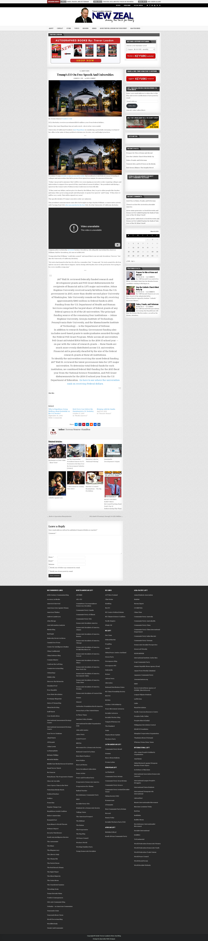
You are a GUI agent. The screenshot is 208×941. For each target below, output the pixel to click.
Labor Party (80, 734)
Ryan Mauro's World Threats (57, 824)
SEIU (78, 799)
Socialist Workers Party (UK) (115, 822)
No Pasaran (51, 772)
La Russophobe (52, 751)
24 (157, 252)
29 (148, 256)
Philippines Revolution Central (145, 725)
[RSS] (157, 5)
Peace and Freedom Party (85, 778)
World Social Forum (141, 861)
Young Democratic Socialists (86, 851)
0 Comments (151, 277)
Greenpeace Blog (111, 661)
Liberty (84, 71)
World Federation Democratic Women (147, 843)
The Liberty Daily (53, 854)
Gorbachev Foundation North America (89, 706)
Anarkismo (138, 759)
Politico (49, 798)
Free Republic (52, 690)
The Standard (110, 726)
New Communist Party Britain (115, 809)
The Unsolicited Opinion (55, 885)
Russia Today (109, 817)
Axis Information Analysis (56, 625)
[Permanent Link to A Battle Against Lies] (57, 483)
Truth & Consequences (55, 898)
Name (51, 557)
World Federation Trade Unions (145, 852)
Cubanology (51, 673)
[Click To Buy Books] (85, 63)
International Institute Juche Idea (145, 658)
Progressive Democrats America (87, 782)
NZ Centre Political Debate (114, 612)
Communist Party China (142, 625)
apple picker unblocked (134, 219)
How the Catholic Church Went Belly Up (140, 156)
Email (51, 561)
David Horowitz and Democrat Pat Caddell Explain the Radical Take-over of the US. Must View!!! (142, 213)
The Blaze (50, 846)
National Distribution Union (114, 687)
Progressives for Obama (84, 786)
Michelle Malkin (52, 759)
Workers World (81, 842)
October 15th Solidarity (113, 704)
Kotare (107, 674)
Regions (86, 28)
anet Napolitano (78, 130)
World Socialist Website (142, 865)
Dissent (78, 702)
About (51, 28)
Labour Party (109, 678)
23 (152, 252)
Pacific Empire (110, 621)
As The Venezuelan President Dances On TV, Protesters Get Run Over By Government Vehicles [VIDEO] (75, 463)
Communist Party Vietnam (143, 640)
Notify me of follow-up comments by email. (65, 567)
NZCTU (107, 696)
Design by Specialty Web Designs (104, 939)
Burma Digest (139, 603)
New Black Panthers (83, 756)
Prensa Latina (110, 762)
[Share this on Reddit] (91, 424)
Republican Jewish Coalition (57, 811)
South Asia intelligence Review (57, 837)
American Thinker (53, 612)
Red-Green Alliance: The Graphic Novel (140, 167)
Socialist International (141, 830)
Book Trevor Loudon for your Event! (113, 28)
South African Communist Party (116, 836)
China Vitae (138, 612)
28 (143, 256)
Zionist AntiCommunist (55, 928)
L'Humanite (109, 805)
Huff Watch (51, 711)
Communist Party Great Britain (116, 781)
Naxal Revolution (140, 707)
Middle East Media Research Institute (60, 764)
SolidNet (137, 835)
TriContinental (139, 839)
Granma (108, 753)
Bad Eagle (50, 634)
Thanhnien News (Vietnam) (143, 738)
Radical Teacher (81, 790)
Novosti (108, 813)
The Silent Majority (54, 876)
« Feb (128, 261)
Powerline (50, 802)
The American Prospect (84, 816)
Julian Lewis (51, 746)
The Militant (80, 821)
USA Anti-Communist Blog (56, 902)
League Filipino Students (142, 694)
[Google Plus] (152, 5)
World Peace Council (141, 856)
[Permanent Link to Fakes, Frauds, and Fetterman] (130, 307)
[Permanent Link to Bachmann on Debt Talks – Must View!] (57, 451)
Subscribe (127, 5)
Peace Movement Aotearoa (114, 709)
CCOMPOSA (138, 608)
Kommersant (109, 800)
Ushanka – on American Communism (59, 906)
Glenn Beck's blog (53, 707)
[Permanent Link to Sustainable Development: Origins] (113, 450)
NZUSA (107, 700)
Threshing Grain (52, 889)
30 (152, 256)
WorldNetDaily (52, 923)
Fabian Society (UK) (112, 796)
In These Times (81, 715)
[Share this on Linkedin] (87, 424)
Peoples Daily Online (141, 716)
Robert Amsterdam (53, 815)
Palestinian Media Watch (55, 790)
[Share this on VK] (98, 424)
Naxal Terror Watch (54, 768)
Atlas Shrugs (51, 621)
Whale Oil (108, 625)
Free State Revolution (54, 694)
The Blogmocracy (53, 850)
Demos (78, 697)
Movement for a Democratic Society (88, 747)
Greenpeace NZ (110, 665)
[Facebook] (150, 5)
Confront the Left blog (55, 664)
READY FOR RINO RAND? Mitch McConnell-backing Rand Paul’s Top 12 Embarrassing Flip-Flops (113, 504)
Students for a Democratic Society (88, 808)
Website (51, 564)
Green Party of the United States (87, 710)
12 (133, 247)
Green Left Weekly (140, 649)
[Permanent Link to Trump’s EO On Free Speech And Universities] (85, 98)
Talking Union (81, 812)
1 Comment (150, 306)
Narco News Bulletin (112, 758)
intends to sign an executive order (73, 176)
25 (129, 256)
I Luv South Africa (53, 716)
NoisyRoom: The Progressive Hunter (60, 777)
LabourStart (138, 798)
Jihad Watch (51, 738)
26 (133, 256)
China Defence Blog (54, 655)
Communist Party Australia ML (144, 621)
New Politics (80, 760)
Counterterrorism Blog (55, 668)
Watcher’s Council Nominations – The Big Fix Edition (93, 489)
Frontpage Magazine (54, 699)
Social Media (138, 5)
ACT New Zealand (111, 595)
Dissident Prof (52, 686)
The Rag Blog (80, 834)
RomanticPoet (52, 820)
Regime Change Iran (54, 807)
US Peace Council (82, 838)
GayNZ (107, 648)
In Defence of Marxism (142, 770)
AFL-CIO (79, 599)
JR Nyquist (51, 742)
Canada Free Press (53, 642)
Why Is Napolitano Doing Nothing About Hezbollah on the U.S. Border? (59, 411)
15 (147, 247)
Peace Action (80, 773)
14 (143, 247)
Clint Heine (109, 599)
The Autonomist (52, 841)
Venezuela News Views (55, 915)
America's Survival (53, 603)
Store (69, 28)
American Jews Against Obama (57, 608)
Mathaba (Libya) (110, 832)
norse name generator (134, 210)
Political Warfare (53, 794)
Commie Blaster (52, 660)
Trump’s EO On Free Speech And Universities (85, 74)
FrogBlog (108, 644)
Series (94, 28)
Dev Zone (108, 635)
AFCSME (79, 595)
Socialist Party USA (83, 803)
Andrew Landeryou (54, 616)
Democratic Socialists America (86, 623)
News (87, 71)
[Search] (160, 5)
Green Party (109, 657)
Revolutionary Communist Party (87, 795)
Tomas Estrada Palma (54, 893)
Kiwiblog (108, 603)
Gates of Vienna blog (54, 703)
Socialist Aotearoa (111, 713)
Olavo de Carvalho (53, 781)
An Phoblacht (109, 772)
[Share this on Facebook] (79, 424)
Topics (76, 28)
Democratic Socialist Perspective (145, 645)
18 (128, 252)
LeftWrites (138, 699)
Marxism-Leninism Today (143, 807)
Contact (60, 28)
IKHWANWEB (139, 653)
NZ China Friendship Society (115, 691)
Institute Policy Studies (84, 719)
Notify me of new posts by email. (61, 571)
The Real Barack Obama (55, 867)
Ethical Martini (110, 639)
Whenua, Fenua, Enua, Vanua (144, 742)
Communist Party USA (84, 619)
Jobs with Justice (82, 730)
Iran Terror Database (54, 733)
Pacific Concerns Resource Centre (146, 712)
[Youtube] (155, 5)
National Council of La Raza (85, 752)
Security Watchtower (54, 833)
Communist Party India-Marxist (145, 636)
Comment (52, 533)
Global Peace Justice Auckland (115, 652)
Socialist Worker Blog (112, 717)
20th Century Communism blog (58, 595)
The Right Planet (53, 872)
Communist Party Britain (113, 776)
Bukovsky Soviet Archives (56, 638)
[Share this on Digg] (95, 424)
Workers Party (110, 739)
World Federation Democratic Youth (146, 848)
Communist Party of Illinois (85, 614)
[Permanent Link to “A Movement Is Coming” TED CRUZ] (76, 477)
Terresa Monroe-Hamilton (77, 429)
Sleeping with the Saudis (106, 409)
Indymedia (109, 670)
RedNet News (139, 820)
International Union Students (144, 787)
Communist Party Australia (143, 616)
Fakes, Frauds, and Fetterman (136, 160)
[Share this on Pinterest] (83, 424)
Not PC (107, 608)
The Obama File (52, 859)
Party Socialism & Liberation (86, 769)
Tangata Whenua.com (112, 722)
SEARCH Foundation (141, 729)
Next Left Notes (81, 765)
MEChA (78, 743)
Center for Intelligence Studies (58, 647)
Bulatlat (136, 599)
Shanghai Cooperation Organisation (146, 733)
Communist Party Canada (85, 610)
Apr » (133, 261)
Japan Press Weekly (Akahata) (144, 671)
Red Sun (137, 811)
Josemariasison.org (141, 679)
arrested (71, 250)
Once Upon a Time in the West (57, 785)
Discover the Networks (55, 681)
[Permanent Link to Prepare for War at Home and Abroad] (130, 275)
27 (138, 256)
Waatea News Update (112, 735)
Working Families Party (84, 847)
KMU (136, 684)
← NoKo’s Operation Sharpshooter (59, 516)
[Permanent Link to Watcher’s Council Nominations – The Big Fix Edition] (94, 477)
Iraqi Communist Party (142, 662)
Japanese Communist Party (143, 675)
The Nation (80, 825)
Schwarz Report (52, 828)
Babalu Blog (51, 629)
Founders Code (67, 119)
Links (136, 703)
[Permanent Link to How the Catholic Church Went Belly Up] (130, 290)
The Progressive (82, 829)
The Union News (53, 880)
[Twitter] (147, 5)
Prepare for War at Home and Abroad (139, 153)
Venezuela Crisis (53, 911)
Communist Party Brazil (113, 749)
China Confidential (53, 651)
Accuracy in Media (53, 599)
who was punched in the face (75, 205)
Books (118, 5)
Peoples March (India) (142, 720)
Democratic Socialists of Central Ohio (89, 693)
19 (133, 252)
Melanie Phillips (52, 755)
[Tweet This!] (76, 424)
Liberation (108, 683)
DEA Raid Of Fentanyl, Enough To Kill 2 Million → (106, 516)
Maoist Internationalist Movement (146, 802)
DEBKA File (51, 677)
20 (138, 252)
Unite (107, 730)
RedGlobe (137, 815)
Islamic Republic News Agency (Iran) (147, 666)
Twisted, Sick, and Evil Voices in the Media (140, 164)
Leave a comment (91, 78)
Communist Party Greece (114, 785)
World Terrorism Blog (55, 919)
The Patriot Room (53, 863)
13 (138, 247)
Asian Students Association (143, 595)
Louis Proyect (81, 739)
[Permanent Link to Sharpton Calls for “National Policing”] (94, 450)
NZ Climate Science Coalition (115, 616)
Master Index (135, 28)
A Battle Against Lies (56, 498)
